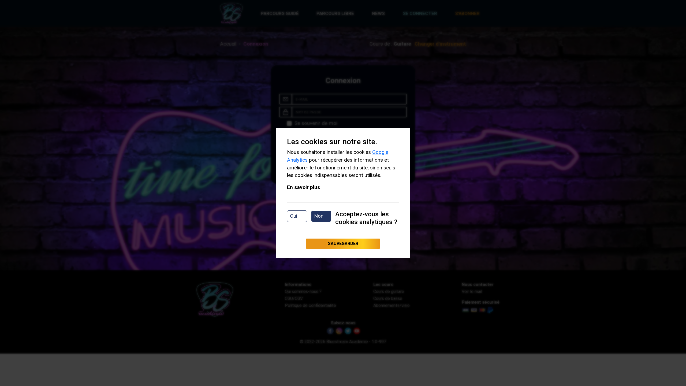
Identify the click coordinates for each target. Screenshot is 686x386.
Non (318, 216)
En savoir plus (303, 187)
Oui (293, 216)
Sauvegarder (343, 243)
